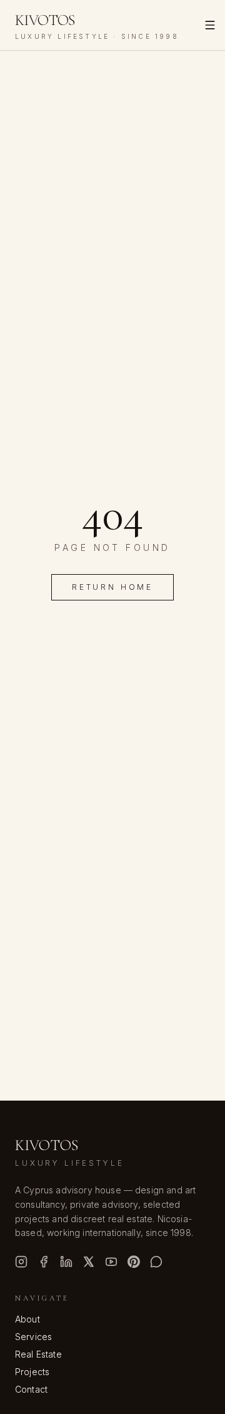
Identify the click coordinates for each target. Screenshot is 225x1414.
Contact (31, 1389)
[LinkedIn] (66, 1261)
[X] (88, 1261)
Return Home (112, 587)
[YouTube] (111, 1261)
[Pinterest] (134, 1261)
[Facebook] (44, 1261)
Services (33, 1336)
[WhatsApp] (156, 1261)
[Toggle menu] (210, 25)
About (27, 1319)
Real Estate (38, 1354)
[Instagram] (21, 1261)
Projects (32, 1371)
